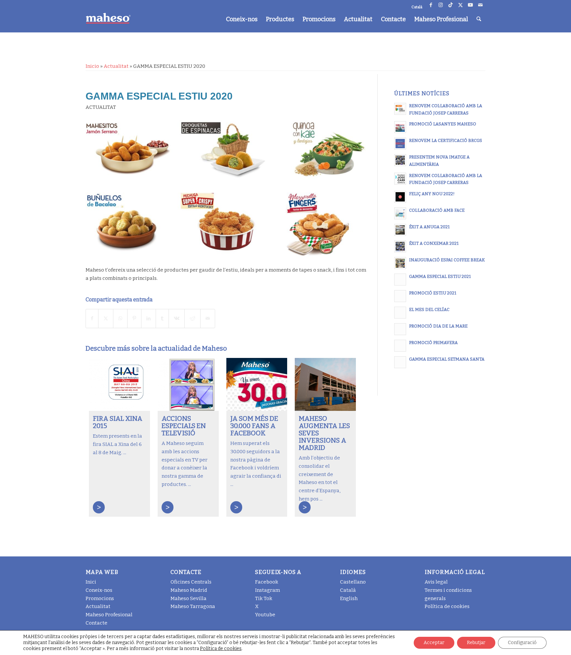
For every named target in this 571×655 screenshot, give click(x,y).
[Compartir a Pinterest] (134, 318)
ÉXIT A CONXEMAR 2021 (434, 243)
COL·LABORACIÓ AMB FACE (437, 210)
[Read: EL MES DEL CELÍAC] (400, 313)
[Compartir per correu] (208, 318)
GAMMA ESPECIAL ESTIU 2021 (440, 276)
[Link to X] (460, 5)
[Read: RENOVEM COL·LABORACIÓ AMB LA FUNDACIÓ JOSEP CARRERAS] (400, 109)
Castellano (353, 582)
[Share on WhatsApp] (120, 318)
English (349, 598)
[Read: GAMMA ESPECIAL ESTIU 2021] (400, 279)
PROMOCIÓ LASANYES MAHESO (442, 123)
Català (348, 590)
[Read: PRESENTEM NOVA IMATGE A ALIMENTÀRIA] (400, 160)
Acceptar (434, 642)
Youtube (265, 615)
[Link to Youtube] (470, 5)
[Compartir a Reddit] (192, 318)
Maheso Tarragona (193, 606)
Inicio (92, 66)
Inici (91, 582)
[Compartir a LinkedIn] (148, 318)
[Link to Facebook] (431, 5)
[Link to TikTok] (450, 5)
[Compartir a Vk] (176, 318)
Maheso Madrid (189, 590)
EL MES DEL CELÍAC (429, 309)
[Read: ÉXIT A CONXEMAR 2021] (400, 246)
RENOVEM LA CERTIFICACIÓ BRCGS (445, 140)
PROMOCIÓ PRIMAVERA (433, 342)
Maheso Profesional (109, 615)
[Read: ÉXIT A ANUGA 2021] (400, 230)
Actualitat (116, 66)
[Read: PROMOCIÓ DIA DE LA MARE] (400, 329)
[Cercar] (478, 19)
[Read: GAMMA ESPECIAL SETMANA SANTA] (400, 362)
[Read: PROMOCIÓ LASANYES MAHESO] (400, 127)
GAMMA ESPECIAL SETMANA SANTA (446, 359)
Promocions (100, 598)
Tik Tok (263, 598)
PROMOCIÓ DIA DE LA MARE (438, 326)
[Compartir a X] (105, 318)
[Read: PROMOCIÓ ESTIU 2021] (400, 296)
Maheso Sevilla (189, 598)
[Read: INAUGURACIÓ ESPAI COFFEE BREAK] (400, 263)
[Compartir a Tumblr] (162, 318)
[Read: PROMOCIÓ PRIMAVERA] (400, 346)
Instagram (267, 590)
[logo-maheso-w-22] (108, 18)
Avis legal (436, 582)
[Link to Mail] (480, 5)
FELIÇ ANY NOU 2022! (432, 193)
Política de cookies (447, 606)
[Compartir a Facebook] (92, 318)
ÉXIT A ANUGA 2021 (429, 226)
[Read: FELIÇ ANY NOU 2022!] (400, 197)
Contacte (96, 623)
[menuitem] (242, 19)
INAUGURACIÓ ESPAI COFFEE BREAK (447, 259)
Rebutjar (476, 642)
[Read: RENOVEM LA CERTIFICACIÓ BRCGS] (400, 144)
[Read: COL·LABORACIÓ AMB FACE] (400, 213)
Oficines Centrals (191, 582)
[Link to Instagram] (440, 5)
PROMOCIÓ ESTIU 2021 (432, 292)
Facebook (266, 582)
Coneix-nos (99, 590)
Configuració (522, 642)
